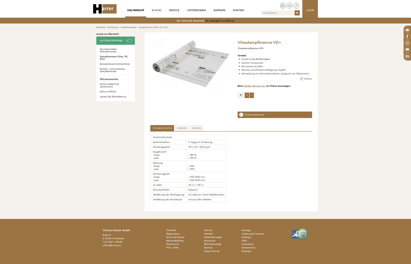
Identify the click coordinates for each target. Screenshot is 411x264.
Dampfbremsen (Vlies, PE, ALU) (153, 27)
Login (310, 10)
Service (174, 10)
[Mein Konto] (283, 5)
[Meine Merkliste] (296, 5)
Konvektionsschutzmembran (115, 64)
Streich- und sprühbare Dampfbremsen (112, 70)
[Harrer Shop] (106, 9)
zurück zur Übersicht (107, 34)
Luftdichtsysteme (128, 27)
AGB (244, 240)
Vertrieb (208, 233)
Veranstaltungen (213, 237)
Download (209, 240)
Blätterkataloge (213, 244)
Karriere (220, 10)
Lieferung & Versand (253, 233)
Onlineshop (135, 10)
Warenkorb (172, 244)
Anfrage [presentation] (196, 128)
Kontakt (239, 10)
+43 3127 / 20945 (112, 241)
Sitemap (246, 251)
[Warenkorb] (289, 5)
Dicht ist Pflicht (108, 91)
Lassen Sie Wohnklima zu (113, 96)
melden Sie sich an (254, 86)
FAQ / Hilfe (172, 247)
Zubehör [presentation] (181, 128)
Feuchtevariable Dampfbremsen (108, 50)
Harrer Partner (212, 251)
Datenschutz (248, 247)
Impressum (248, 244)
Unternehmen (196, 10)
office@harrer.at (112, 245)
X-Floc (157, 10)
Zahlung (246, 237)
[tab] (162, 128)
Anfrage (246, 230)
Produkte (171, 230)
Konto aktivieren (175, 237)
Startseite (100, 27)
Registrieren (172, 233)
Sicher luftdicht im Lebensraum (109, 85)
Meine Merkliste (175, 240)
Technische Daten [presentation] (162, 128)
